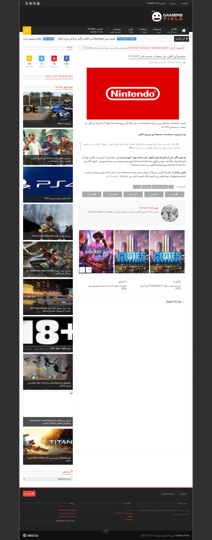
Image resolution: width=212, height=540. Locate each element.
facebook (129, 520)
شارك (131, 194)
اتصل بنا (27, 493)
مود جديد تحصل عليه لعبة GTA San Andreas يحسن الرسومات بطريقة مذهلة (50, 309)
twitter (130, 516)
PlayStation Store (142, 39)
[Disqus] (131, 340)
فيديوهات (157, 29)
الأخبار (172, 29)
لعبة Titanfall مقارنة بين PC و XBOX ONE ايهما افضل (49, 459)
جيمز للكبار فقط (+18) (60, 348)
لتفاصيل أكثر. (112, 176)
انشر (152, 194)
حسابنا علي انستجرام (67, 516)
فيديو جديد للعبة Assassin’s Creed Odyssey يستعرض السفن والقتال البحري (50, 421)
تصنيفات (115, 29)
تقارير (130, 29)
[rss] (34, 3)
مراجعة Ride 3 (64, 123)
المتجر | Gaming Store (67, 510)
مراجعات (143, 29)
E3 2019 (133, 48)
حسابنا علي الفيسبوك (67, 513)
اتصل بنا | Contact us (156, 3)
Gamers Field (182, 535)
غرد (173, 194)
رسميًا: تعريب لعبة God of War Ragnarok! (51, 236)
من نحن (172, 3)
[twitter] (30, 3)
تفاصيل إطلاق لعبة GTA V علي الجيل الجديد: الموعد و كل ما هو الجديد (50, 159)
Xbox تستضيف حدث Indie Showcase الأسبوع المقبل (33, 39)
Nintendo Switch (159, 48)
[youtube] (38, 3)
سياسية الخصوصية (168, 493)
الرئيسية (184, 3)
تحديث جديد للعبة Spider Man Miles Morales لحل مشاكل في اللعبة (48, 271)
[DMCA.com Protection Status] (31, 536)
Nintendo (144, 48)
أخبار (172, 48)
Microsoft (64, 39)
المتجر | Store (95, 29)
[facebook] (27, 3)
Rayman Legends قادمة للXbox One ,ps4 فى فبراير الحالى (49, 384)
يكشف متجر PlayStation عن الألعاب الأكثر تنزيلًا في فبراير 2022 (102, 39)
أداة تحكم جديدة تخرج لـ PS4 (58, 198)
